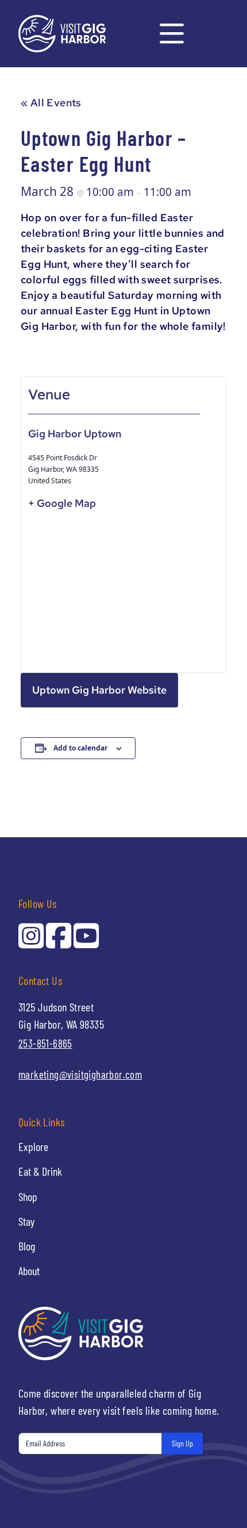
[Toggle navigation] (172, 34)
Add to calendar (80, 748)
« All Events (51, 102)
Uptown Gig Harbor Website (99, 689)
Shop (27, 1196)
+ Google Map (62, 503)
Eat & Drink (40, 1171)
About (29, 1270)
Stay (26, 1221)
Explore (33, 1146)
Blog (26, 1246)
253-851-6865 (45, 1043)
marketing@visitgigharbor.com (80, 1074)
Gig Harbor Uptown (74, 433)
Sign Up (182, 1443)
